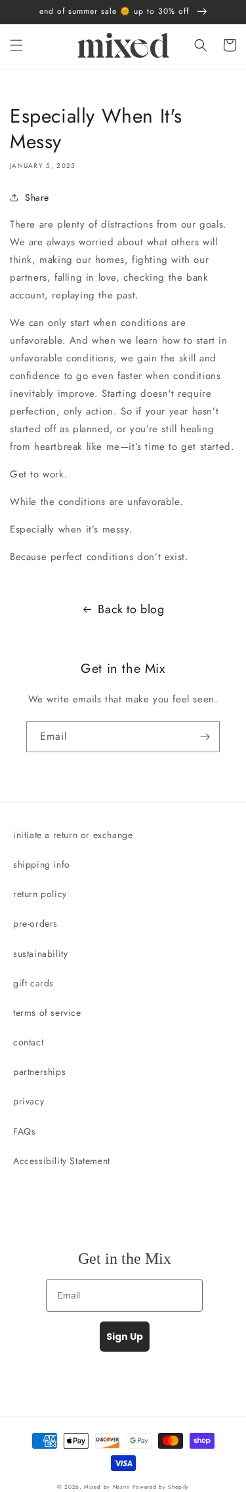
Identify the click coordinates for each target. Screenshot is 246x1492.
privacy (28, 1101)
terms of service (47, 1012)
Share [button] (37, 197)
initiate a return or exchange (73, 834)
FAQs (24, 1131)
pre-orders (35, 923)
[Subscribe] (204, 736)
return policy (40, 893)
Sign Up (124, 1336)
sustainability (40, 953)
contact (28, 1042)
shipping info (41, 864)
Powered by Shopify (161, 1487)
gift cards (33, 983)
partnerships (39, 1071)
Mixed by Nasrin (107, 1487)
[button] (16, 45)
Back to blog (131, 609)
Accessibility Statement (61, 1160)
